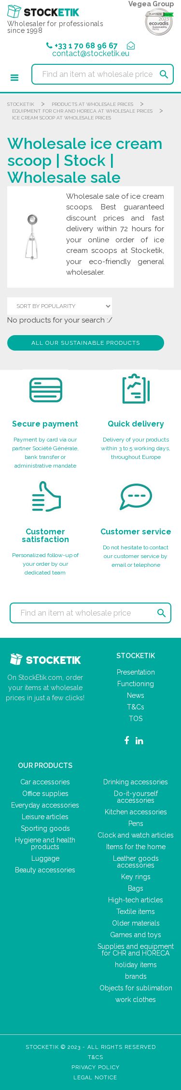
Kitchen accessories (136, 812)
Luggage (45, 858)
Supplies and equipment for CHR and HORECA (135, 950)
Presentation (136, 672)
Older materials (136, 923)
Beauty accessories (45, 870)
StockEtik (20, 104)
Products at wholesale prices (92, 104)
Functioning (135, 683)
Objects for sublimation (135, 988)
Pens (135, 823)
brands (136, 976)
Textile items (135, 911)
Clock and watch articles (135, 835)
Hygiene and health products (45, 843)
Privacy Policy (95, 1067)
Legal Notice (95, 1077)
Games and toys (135, 934)
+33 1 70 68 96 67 (86, 45)
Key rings (136, 876)
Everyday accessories (45, 805)
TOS (135, 718)
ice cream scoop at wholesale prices (61, 117)
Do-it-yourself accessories (136, 797)
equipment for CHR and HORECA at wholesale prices (82, 111)
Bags (135, 888)
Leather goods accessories (136, 862)
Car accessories (45, 782)
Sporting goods (45, 828)
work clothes (135, 999)
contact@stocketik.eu (90, 53)
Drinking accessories (135, 782)
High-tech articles (135, 900)
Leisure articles (45, 816)
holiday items (136, 964)
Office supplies (45, 793)
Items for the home (136, 846)
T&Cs (135, 707)
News (135, 695)
